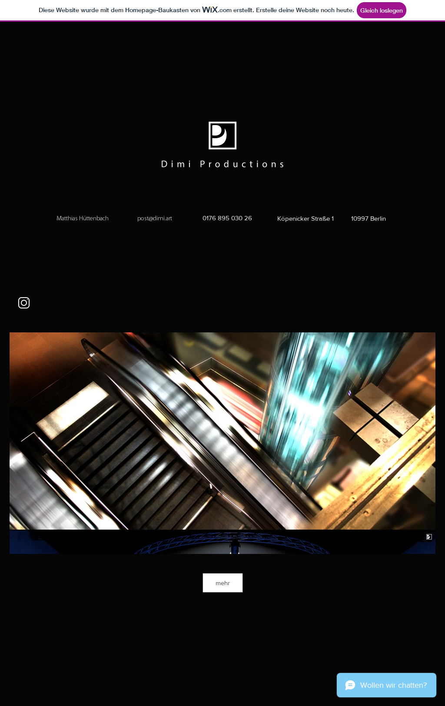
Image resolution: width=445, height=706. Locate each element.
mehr (223, 583)
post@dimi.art (154, 218)
